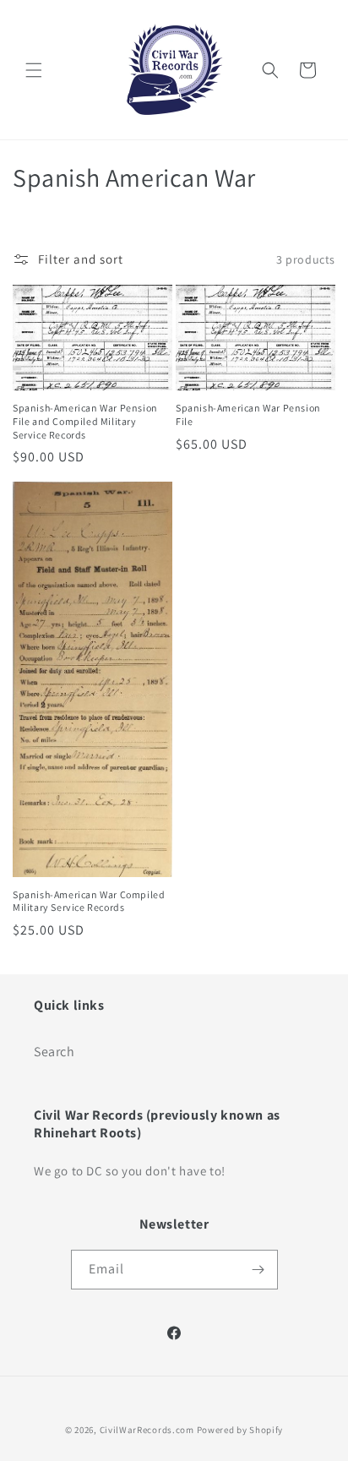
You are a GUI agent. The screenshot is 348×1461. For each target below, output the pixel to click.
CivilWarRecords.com (148, 1430)
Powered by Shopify (240, 1430)
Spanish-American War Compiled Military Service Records (89, 901)
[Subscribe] (258, 1269)
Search (54, 1051)
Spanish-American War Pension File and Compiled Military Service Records (85, 420)
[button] (33, 70)
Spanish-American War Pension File (248, 414)
